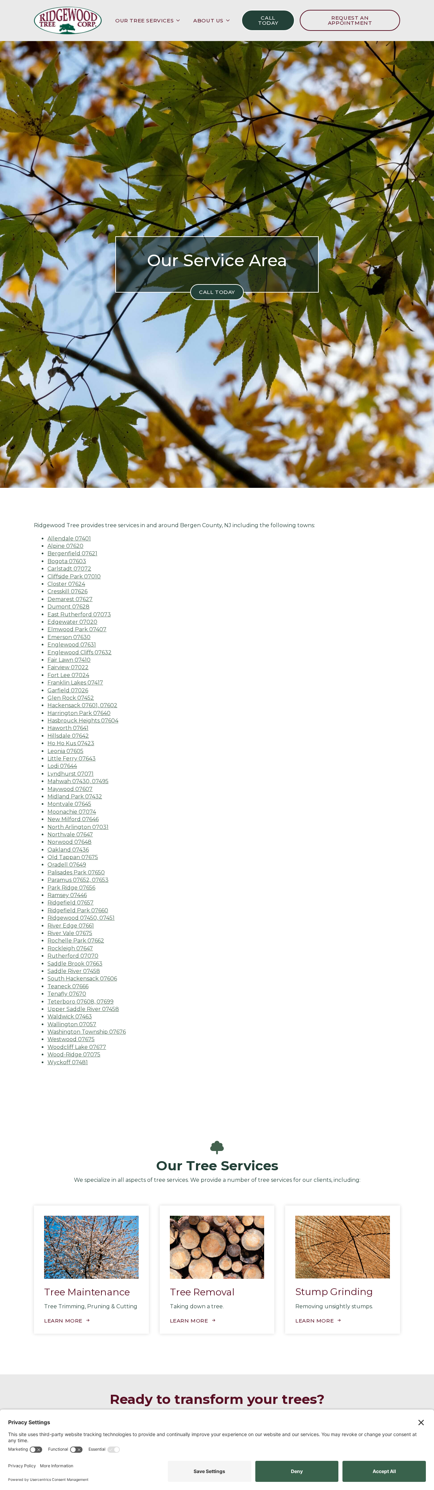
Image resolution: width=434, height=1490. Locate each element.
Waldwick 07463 (69, 1016)
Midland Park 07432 (74, 796)
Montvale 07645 (69, 804)
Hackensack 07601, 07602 (82, 705)
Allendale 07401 (69, 538)
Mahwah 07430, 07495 (77, 781)
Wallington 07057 (71, 1024)
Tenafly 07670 (66, 994)
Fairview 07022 (67, 667)
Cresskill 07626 (67, 591)
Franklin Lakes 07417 (75, 682)
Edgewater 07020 (72, 622)
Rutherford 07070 (72, 956)
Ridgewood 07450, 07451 (81, 918)
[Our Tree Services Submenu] (180, 20)
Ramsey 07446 (67, 895)
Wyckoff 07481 (67, 1062)
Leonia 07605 (65, 751)
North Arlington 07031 (77, 827)
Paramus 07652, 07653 (77, 880)
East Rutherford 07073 (79, 614)
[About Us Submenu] (229, 20)
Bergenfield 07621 (72, 553)
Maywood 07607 (70, 789)
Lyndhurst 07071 (70, 774)
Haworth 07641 (67, 728)
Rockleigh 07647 (70, 948)
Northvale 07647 (70, 834)
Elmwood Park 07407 (76, 629)
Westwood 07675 (71, 1039)
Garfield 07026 (67, 690)
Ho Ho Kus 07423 (70, 743)
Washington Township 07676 (86, 1032)
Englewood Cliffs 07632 (79, 652)
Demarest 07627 (70, 599)
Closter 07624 (66, 584)
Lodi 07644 (62, 766)
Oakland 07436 (68, 850)
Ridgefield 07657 (70, 902)
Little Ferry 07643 (71, 758)
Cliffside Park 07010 (74, 576)
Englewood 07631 (71, 644)
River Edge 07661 (70, 925)
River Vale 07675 (69, 933)
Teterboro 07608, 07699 (80, 1001)
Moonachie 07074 (71, 812)
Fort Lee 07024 (68, 675)
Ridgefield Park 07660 (77, 910)
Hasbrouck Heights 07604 (82, 720)
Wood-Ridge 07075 (73, 1054)
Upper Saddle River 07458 (83, 1009)
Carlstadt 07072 (69, 568)
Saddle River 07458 (73, 971)
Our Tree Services (144, 20)
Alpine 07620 (65, 546)
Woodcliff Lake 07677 (76, 1047)
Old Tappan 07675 (72, 857)
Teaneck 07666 (67, 986)
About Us (208, 20)
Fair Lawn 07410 (69, 660)
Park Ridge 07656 (71, 888)
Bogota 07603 (66, 561)
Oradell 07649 (66, 864)
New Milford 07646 (73, 819)
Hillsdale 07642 (68, 736)
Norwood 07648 (69, 842)
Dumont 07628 (68, 606)
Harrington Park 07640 (79, 713)
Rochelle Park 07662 (75, 940)
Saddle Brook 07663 (74, 963)
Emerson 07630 (69, 637)
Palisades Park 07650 (76, 872)
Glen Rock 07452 (70, 698)
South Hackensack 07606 (82, 978)
